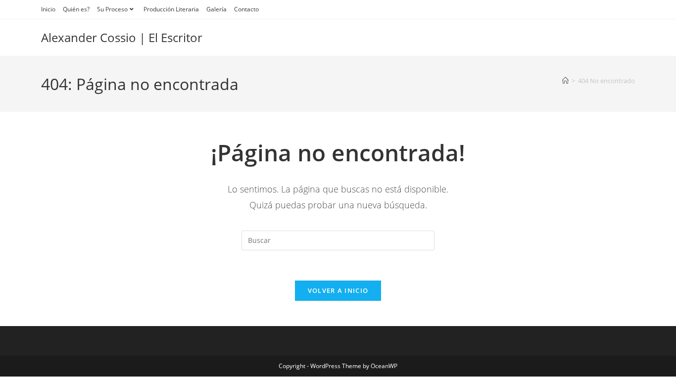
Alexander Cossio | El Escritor (121, 37)
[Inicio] (565, 80)
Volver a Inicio (338, 290)
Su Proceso (112, 9)
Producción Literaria (171, 9)
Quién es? (76, 9)
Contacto (246, 9)
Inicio (48, 9)
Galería (216, 9)
